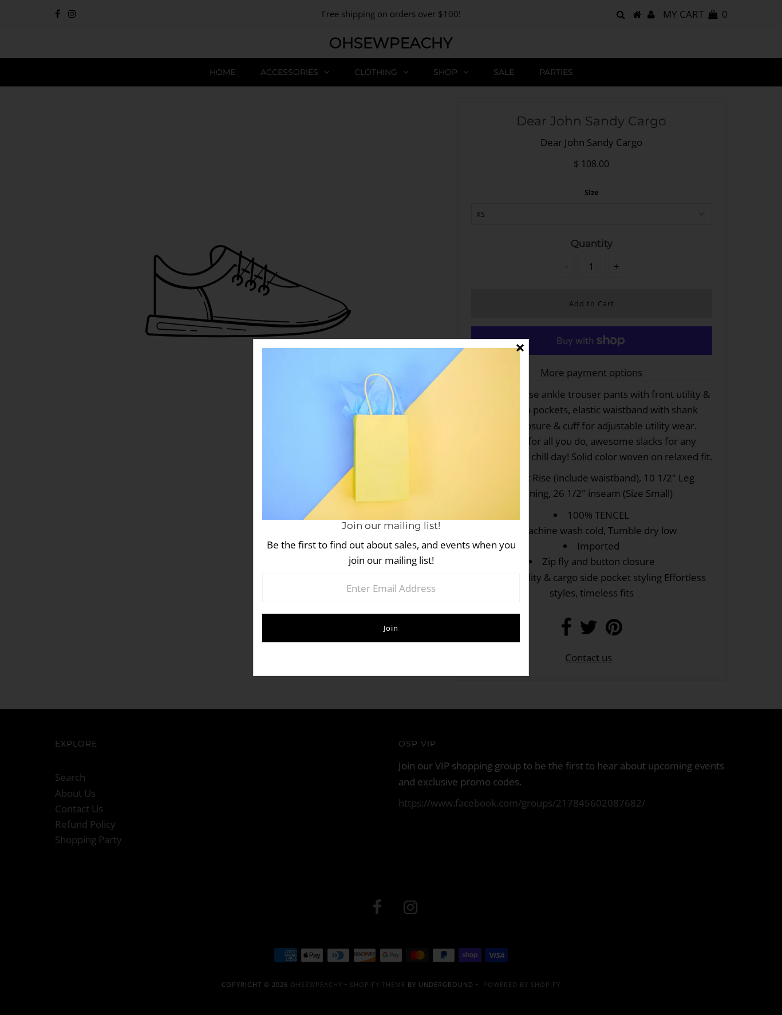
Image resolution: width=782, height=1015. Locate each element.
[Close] (519, 348)
